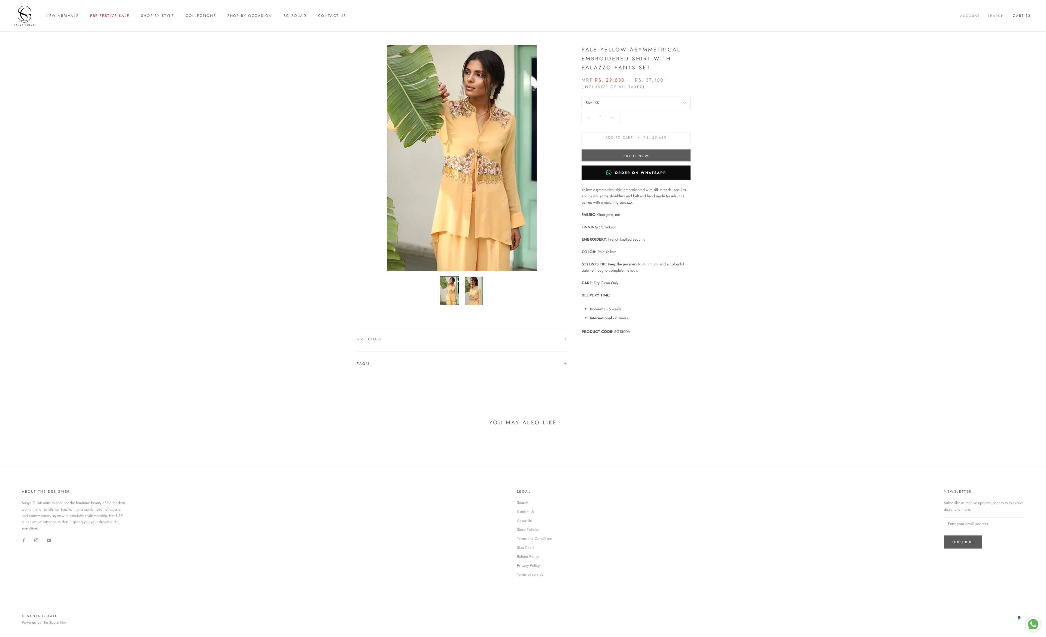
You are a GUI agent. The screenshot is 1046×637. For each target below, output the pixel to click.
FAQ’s (363, 363)
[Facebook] (24, 540)
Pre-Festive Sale (110, 15)
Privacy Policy (528, 565)
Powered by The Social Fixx (44, 622)
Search (996, 15)
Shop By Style (157, 15)
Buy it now (636, 155)
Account (970, 15)
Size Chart (369, 339)
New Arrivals (62, 15)
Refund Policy (528, 556)
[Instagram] (36, 540)
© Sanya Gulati (39, 616)
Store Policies (528, 529)
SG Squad (295, 15)
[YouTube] (49, 540)
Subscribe (963, 542)
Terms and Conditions (534, 538)
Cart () (1022, 15)
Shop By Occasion (249, 15)
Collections (201, 15)
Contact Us (332, 15)
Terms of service (530, 574)
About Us (524, 520)
